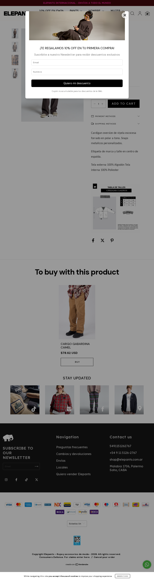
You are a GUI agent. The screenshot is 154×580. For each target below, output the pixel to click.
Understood (122, 576)
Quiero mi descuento (77, 83)
